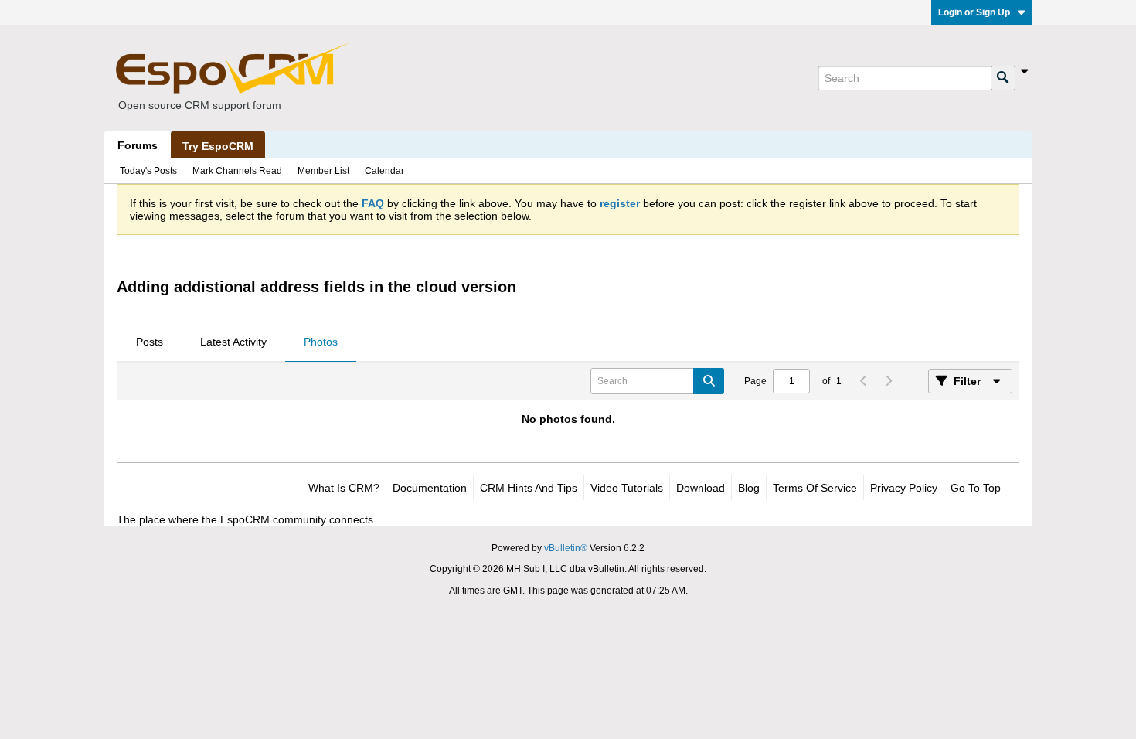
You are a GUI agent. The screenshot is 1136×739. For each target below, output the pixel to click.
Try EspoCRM (217, 146)
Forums (137, 145)
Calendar (384, 170)
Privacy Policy (903, 488)
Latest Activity (233, 341)
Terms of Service (815, 488)
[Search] (1003, 78)
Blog (749, 488)
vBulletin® (565, 548)
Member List (323, 170)
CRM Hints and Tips (528, 488)
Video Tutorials (626, 488)
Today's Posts (148, 170)
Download (700, 488)
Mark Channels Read (237, 170)
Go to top (976, 488)
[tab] (149, 342)
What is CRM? (343, 488)
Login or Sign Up (974, 12)
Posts (149, 341)
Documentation (430, 488)
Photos (321, 341)
